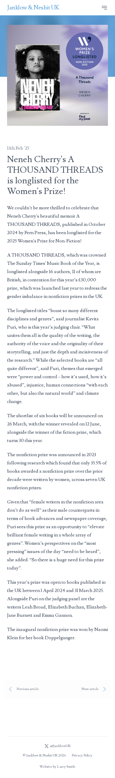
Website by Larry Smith (57, 766)
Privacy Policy (82, 755)
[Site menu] (104, 7)
